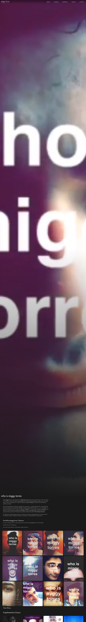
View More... (7, 608)
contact (81, 2)
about (48, 2)
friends (73, 2)
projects (56, 2)
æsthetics (65, 2)
